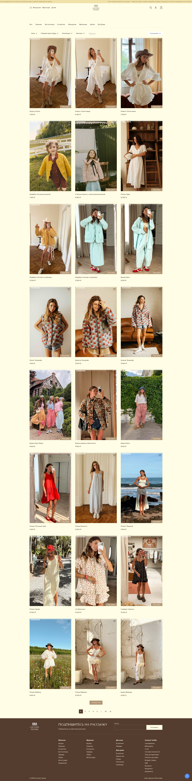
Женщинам (37, 8)
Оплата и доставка (151, 757)
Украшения (62, 763)
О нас (147, 749)
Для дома (120, 750)
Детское (119, 740)
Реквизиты (149, 769)
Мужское (90, 740)
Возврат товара (150, 760)
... (101, 711)
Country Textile (151, 740)
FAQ (146, 763)
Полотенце (120, 762)
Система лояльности (152, 752)
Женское (62, 740)
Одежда (61, 755)
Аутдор (61, 743)
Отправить (154, 727)
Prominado (158, 778)
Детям (54, 8)
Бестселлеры (49, 24)
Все (31, 24)
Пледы (118, 759)
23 (106, 711)
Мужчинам (46, 8)
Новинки (38, 24)
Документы (149, 771)
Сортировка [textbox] (154, 33)
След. (110, 711)
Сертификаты (150, 743)
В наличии (61, 24)
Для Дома (101, 24)
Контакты (148, 766)
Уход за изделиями (152, 755)
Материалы (149, 746)
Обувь (60, 757)
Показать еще (96, 702)
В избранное (68, 40)
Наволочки (120, 756)
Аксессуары (62, 760)
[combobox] (155, 33)
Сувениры (120, 765)
